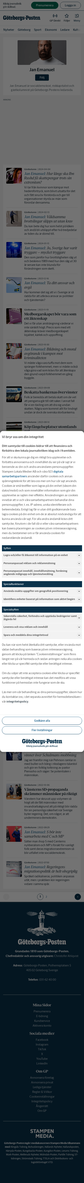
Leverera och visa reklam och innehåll (26, 627)
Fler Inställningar (42, 730)
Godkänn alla (42, 720)
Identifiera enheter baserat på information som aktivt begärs (39, 599)
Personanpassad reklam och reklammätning (29, 563)
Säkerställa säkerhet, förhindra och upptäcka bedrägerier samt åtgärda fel (40, 618)
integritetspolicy (17, 702)
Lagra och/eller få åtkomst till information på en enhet (36, 555)
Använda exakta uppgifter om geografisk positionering (36, 591)
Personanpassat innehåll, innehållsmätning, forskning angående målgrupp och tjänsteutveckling (35, 572)
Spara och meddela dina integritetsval (26, 635)
